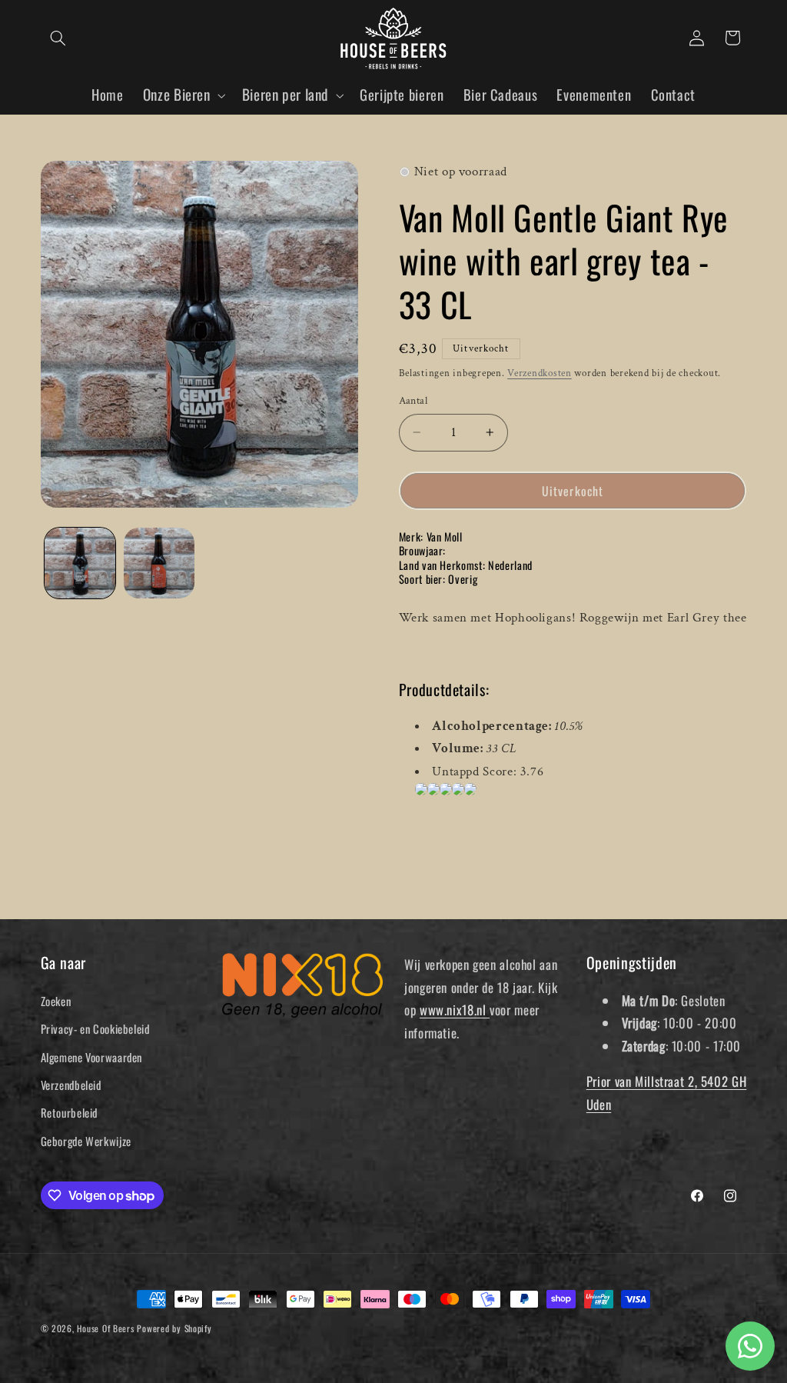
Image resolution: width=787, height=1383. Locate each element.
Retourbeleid (69, 1112)
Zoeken (56, 1000)
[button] (58, 37)
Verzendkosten (539, 373)
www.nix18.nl (455, 1009)
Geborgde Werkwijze (86, 1140)
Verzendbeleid (71, 1084)
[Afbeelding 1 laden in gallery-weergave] (80, 563)
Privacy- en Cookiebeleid (95, 1028)
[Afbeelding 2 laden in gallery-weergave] (159, 563)
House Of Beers (105, 1328)
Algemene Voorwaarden (92, 1056)
